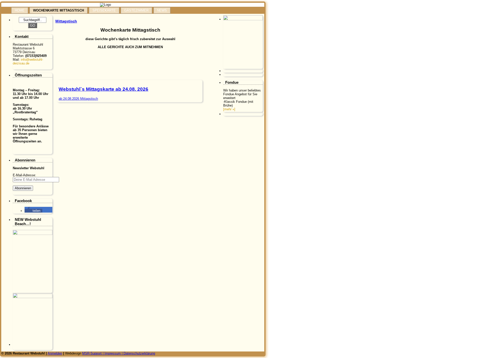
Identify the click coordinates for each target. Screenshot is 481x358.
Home (20, 10)
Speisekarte (104, 10)
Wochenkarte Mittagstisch (58, 10)
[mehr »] (229, 109)
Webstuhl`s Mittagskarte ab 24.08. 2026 (103, 89)
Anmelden (55, 353)
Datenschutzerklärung (139, 353)
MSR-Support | (93, 353)
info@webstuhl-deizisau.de (28, 61)
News (162, 10)
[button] (33, 211)
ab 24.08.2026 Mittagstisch (78, 99)
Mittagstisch (66, 21)
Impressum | (114, 353)
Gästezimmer (136, 10)
